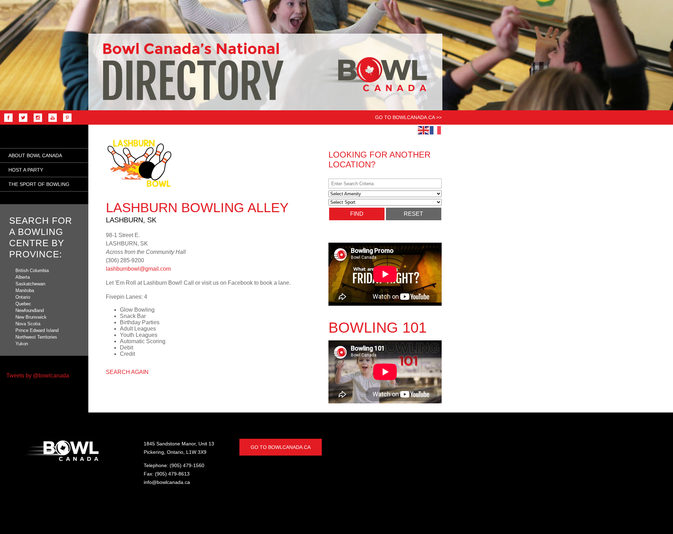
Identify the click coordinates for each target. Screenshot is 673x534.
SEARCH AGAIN (127, 372)
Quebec (23, 303)
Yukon (21, 343)
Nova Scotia (27, 323)
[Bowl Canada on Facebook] (6, 121)
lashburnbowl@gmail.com (138, 269)
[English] (424, 130)
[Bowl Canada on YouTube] (50, 121)
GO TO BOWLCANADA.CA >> (408, 117)
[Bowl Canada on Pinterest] (65, 121)
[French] (436, 130)
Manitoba (24, 290)
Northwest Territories (36, 337)
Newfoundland (29, 310)
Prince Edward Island (37, 330)
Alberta (22, 277)
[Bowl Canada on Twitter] (21, 121)
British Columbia (32, 270)
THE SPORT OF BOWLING (38, 184)
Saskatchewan (30, 283)
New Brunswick (31, 317)
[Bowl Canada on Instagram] (36, 121)
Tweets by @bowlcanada (37, 376)
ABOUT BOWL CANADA (35, 155)
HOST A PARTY (25, 170)
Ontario (22, 297)
